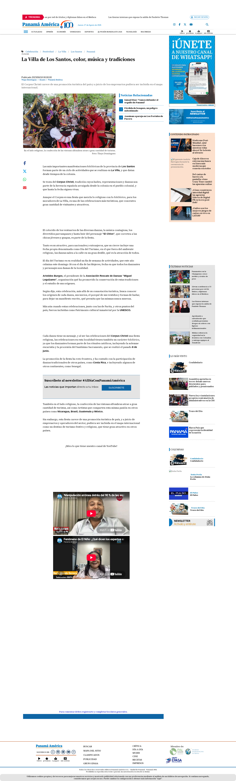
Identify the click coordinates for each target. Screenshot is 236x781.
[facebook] (179, 24)
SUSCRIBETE (116, 387)
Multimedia (146, 32)
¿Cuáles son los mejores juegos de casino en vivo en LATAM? (201, 212)
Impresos (138, 763)
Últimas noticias (181, 266)
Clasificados (91, 754)
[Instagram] (174, 24)
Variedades (75, 32)
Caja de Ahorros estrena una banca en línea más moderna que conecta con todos (201, 163)
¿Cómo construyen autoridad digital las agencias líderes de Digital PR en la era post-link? (202, 196)
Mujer (136, 752)
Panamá (91, 51)
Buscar (87, 746)
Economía (61, 32)
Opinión (49, 32)
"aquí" (159, 778)
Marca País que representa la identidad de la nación (201, 430)
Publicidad (90, 759)
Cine (135, 756)
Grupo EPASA (90, 763)
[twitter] (185, 24)
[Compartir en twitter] (24, 171)
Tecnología (131, 32)
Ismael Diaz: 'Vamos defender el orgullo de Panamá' (141, 101)
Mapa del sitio (92, 750)
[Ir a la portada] (40, 25)
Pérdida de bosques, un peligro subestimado (140, 109)
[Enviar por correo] (24, 188)
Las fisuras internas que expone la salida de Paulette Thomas (201, 303)
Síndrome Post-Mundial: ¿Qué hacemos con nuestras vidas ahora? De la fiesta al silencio (201, 146)
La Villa (62, 51)
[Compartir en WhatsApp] (24, 180)
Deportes (89, 32)
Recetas (137, 759)
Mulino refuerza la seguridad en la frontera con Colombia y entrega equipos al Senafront (201, 338)
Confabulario (196, 362)
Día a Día (137, 749)
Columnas (177, 449)
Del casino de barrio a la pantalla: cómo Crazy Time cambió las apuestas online (202, 179)
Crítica (136, 745)
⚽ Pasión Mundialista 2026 (110, 32)
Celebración (32, 51)
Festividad (48, 51)
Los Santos (77, 51)
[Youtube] (191, 24)
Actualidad (36, 32)
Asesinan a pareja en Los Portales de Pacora (143, 117)
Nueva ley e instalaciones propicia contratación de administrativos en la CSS (202, 398)
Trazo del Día (195, 411)
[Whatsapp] (53, 751)
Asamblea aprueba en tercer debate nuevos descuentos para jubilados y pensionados (201, 383)
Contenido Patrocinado (184, 134)
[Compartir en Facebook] (24, 162)
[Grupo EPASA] (174, 762)
